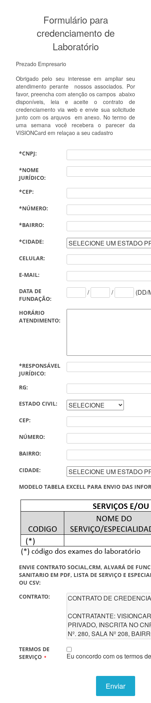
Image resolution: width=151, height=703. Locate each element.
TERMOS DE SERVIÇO (34, 652)
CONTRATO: (34, 596)
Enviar (115, 686)
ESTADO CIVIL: (38, 403)
